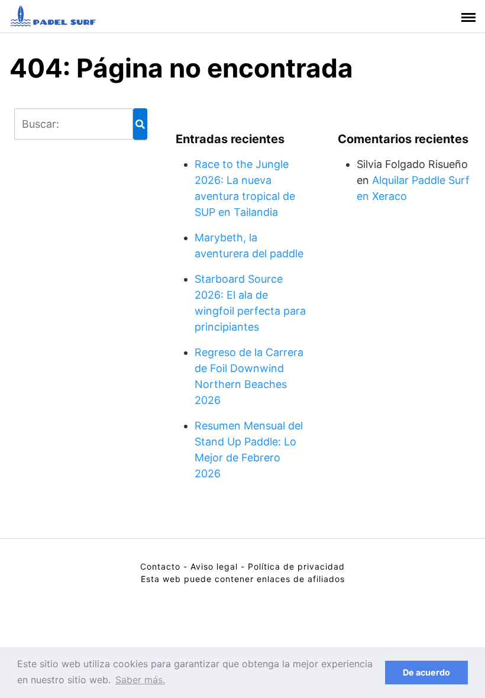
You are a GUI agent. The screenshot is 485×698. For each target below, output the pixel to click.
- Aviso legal (210, 566)
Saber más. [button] (140, 680)
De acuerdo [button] (426, 672)
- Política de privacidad (293, 566)
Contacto (160, 566)
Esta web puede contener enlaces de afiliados (243, 579)
